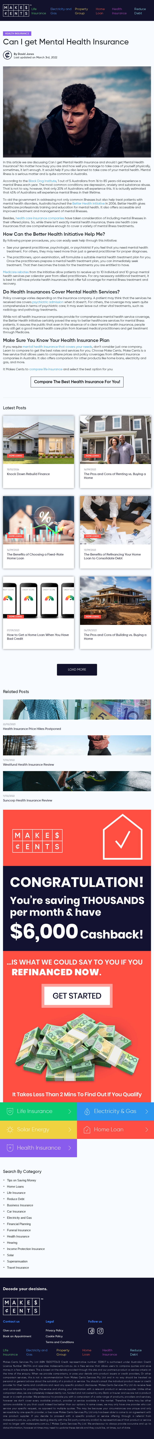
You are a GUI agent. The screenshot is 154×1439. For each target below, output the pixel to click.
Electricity (115, 1111)
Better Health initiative (88, 203)
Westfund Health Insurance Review (28, 764)
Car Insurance (16, 1211)
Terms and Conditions (60, 1342)
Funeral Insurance (19, 1230)
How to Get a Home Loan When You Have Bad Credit (38, 637)
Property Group (81, 11)
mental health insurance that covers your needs (57, 347)
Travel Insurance (18, 1267)
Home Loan (100, 11)
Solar (33, 1129)
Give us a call (11, 1330)
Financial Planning (19, 1224)
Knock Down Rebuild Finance (28, 474)
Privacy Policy (54, 1330)
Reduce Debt (140, 11)
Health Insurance (119, 11)
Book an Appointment (17, 1336)
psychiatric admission (48, 302)
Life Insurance (38, 11)
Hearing (12, 1242)
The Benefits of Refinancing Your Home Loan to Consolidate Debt (112, 556)
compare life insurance (45, 369)
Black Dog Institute (42, 181)
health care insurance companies (40, 218)
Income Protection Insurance (26, 1249)
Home (109, 1129)
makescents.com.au (61, 1366)
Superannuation (17, 1261)
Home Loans (15, 456)
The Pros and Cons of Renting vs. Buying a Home (115, 476)
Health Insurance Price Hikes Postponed (32, 729)
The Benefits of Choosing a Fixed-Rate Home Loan (35, 556)
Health (39, 1148)
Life (34, 1111)
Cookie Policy (54, 1336)
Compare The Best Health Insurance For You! (77, 382)
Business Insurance (20, 1205)
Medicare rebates (16, 272)
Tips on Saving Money (21, 1180)
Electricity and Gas (61, 11)
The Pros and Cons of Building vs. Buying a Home (115, 637)
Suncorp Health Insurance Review (27, 800)
